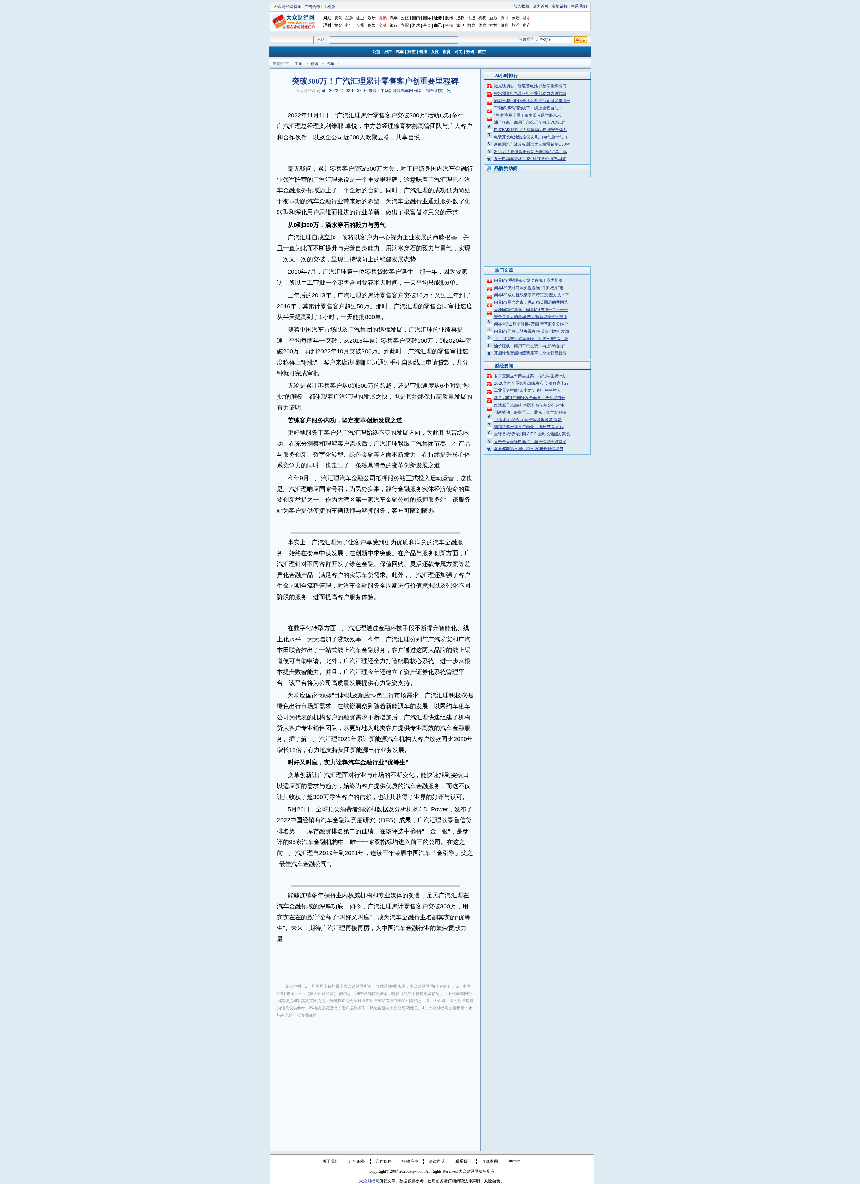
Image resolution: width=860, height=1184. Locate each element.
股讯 (449, 17)
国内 (416, 17)
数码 (470, 51)
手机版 (329, 6)
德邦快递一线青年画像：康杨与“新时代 (529, 426)
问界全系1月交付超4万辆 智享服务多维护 (531, 324)
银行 (394, 25)
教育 (471, 25)
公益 (405, 17)
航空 (482, 51)
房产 (527, 25)
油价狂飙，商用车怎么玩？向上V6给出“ (529, 122)
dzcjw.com (415, 1171)
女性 (493, 25)
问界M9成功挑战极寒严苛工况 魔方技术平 (531, 295)
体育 (482, 25)
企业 (360, 17)
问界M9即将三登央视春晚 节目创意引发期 (531, 331)
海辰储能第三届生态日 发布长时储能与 (528, 448)
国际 (427, 17)
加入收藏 (521, 6)
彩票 (405, 25)
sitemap (514, 1161)
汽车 (394, 17)
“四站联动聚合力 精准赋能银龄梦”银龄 (528, 419)
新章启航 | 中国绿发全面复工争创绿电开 (529, 397)
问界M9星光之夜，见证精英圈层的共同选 (531, 302)
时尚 (459, 51)
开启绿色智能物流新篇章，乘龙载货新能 (530, 353)
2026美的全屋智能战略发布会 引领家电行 (531, 383)
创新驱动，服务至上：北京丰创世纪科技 (530, 412)
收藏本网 (490, 1161)
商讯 (438, 25)
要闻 (338, 17)
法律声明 (437, 1161)
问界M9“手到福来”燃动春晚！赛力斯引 (528, 280)
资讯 (314, 63)
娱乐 (372, 17)
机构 (482, 17)
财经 (327, 17)
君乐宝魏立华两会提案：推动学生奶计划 (530, 376)
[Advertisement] (375, 1074)
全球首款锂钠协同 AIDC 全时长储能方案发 (532, 434)
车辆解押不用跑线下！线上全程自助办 (528, 108)
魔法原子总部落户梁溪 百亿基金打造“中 (529, 405)
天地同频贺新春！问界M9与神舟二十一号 (531, 309)
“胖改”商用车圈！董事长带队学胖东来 (527, 115)
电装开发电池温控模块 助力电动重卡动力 (530, 137)
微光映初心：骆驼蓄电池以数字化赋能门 (530, 86)
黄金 (338, 25)
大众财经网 (306, 90)
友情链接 (560, 6)
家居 (516, 17)
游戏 (416, 25)
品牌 (349, 17)
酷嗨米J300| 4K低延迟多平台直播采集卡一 (532, 100)
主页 (299, 63)
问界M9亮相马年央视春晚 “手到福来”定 (529, 287)
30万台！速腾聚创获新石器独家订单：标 (530, 151)
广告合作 (312, 6)
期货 (360, 25)
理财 (327, 25)
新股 (493, 17)
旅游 (516, 25)
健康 (505, 25)
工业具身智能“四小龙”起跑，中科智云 (527, 390)
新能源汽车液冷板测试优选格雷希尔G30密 (532, 144)
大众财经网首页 (287, 6)
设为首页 (540, 6)
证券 (438, 17)
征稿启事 (410, 1161)
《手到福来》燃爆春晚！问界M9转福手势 (531, 338)
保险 (372, 25)
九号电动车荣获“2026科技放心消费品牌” (530, 158)
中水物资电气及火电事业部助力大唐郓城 (530, 93)
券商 (505, 17)
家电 (460, 25)
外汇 (349, 25)
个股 (471, 17)
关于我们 (330, 1161)
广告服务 (357, 1161)
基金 (427, 25)
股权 (460, 17)
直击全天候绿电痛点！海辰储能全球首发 (530, 441)
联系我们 (579, 6)
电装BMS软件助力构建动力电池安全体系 (530, 129)
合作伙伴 (384, 1161)
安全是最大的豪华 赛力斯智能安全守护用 (530, 316)
